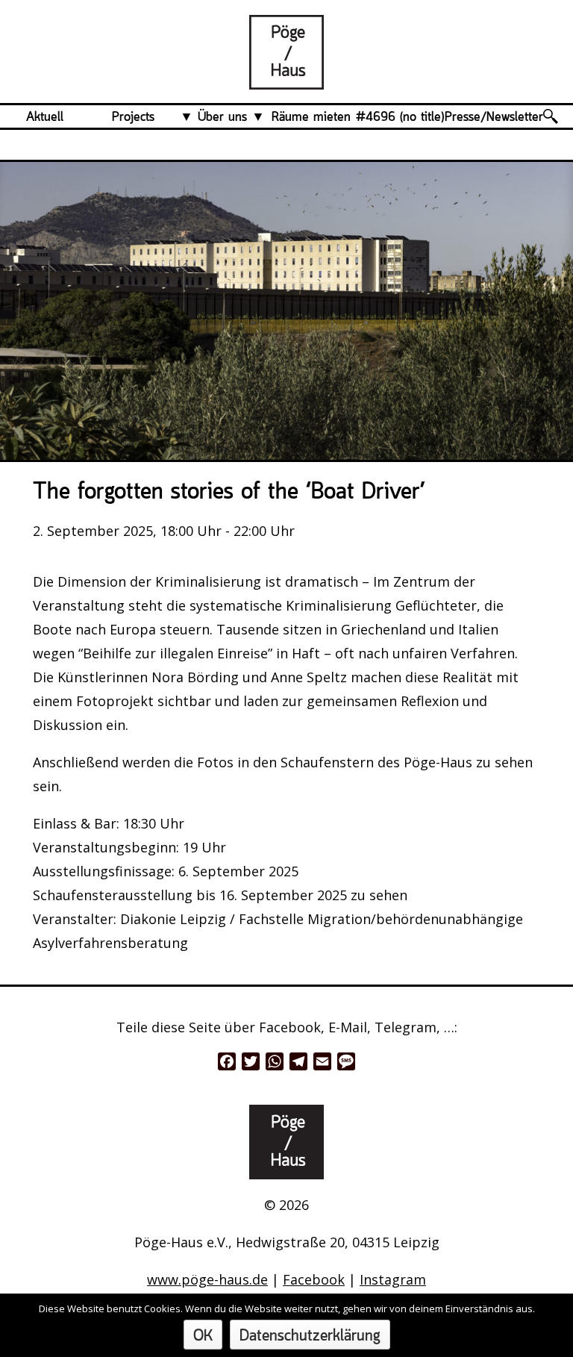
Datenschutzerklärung (310, 1336)
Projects (133, 117)
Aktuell (44, 117)
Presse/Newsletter (494, 117)
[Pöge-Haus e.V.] (286, 78)
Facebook (314, 1279)
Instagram (393, 1279)
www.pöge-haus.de (207, 1279)
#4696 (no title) (400, 117)
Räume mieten (311, 117)
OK (203, 1336)
